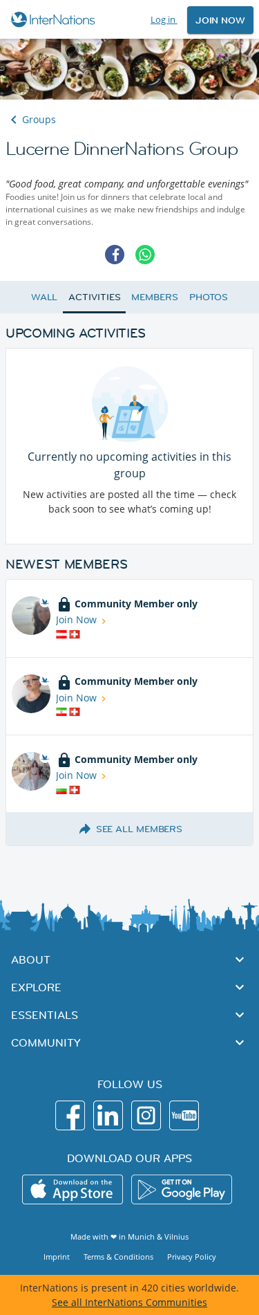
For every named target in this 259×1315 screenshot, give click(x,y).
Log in (164, 19)
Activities (94, 297)
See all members (139, 828)
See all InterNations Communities (129, 1302)
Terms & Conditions (118, 1256)
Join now (220, 20)
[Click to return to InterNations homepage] (55, 19)
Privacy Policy (191, 1256)
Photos (208, 297)
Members (154, 297)
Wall (44, 297)
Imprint (57, 1256)
